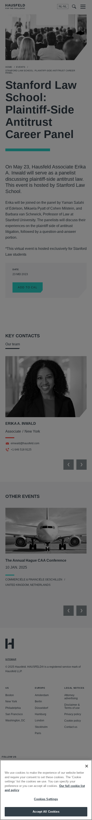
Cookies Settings (46, 799)
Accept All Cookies (46, 811)
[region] (46, 790)
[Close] (87, 766)
